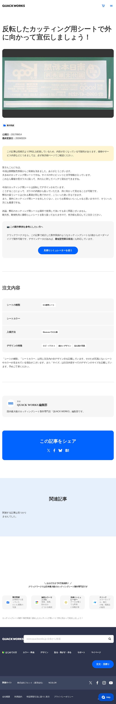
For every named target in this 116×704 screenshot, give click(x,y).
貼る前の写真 (79, 346)
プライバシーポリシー (63, 697)
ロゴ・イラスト (49, 346)
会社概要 (6, 697)
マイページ (96, 652)
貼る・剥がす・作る (62, 652)
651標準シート (48, 305)
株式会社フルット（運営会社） (30, 683)
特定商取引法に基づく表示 (38, 697)
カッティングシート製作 (12, 618)
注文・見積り (102, 664)
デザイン (44, 652)
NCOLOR (53, 683)
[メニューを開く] (111, 6)
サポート (81, 652)
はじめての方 (11, 652)
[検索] (110, 639)
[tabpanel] (58, 83)
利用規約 (18, 697)
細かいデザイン (65, 346)
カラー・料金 (28, 652)
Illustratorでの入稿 (50, 332)
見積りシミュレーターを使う (58, 250)
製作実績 (10, 125)
